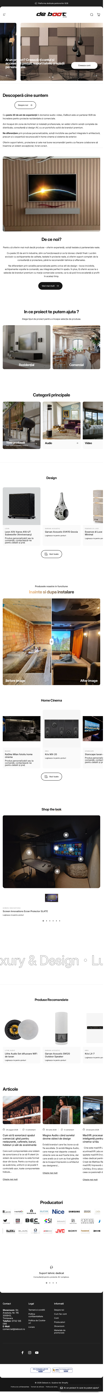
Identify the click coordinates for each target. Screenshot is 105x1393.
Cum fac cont (60, 1314)
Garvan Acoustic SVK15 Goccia (61, 531)
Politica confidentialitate (35, 1315)
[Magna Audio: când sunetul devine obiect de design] (61, 1110)
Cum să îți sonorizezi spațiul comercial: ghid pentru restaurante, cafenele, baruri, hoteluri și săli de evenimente (20, 1140)
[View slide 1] (43, 920)
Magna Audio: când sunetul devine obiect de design (58, 1137)
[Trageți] (52, 641)
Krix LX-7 (89, 1053)
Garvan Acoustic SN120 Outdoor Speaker (57, 1055)
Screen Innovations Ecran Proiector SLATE (25, 911)
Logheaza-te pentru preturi (55, 535)
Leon (7, 528)
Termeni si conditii (36, 1310)
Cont (56, 1318)
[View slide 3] (50, 920)
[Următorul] (95, 76)
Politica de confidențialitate (20, 1387)
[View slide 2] (46, 920)
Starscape (89, 751)
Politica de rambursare (53, 1387)
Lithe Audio (10, 1050)
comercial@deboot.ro (14, 1329)
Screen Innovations (12, 908)
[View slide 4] (53, 920)
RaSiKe (8, 751)
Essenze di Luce (92, 528)
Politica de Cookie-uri (37, 1321)
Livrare (31, 1327)
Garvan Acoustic (52, 528)
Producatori (59, 1322)
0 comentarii (31, 1130)
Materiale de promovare (59, 1331)
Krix (47, 751)
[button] (56, 848)
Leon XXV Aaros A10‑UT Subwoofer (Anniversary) (18, 533)
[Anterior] (7, 76)
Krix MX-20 (51, 754)
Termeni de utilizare (37, 1387)
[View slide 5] (56, 920)
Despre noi (59, 1310)
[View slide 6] (59, 920)
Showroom (59, 1326)
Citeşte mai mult (10, 1179)
